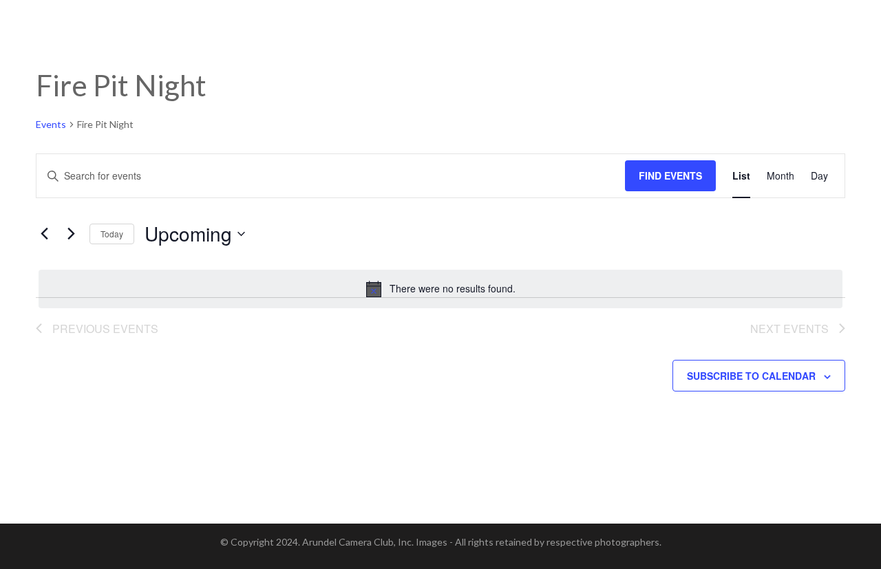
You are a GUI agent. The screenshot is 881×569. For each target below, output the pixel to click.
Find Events (670, 175)
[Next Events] (71, 234)
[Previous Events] (44, 234)
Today (111, 233)
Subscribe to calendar (751, 376)
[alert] (440, 289)
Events (51, 124)
